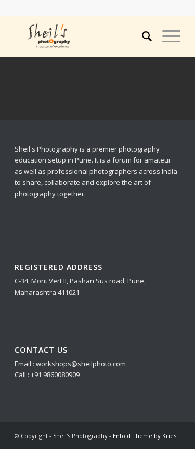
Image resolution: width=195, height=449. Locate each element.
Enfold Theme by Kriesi (145, 436)
